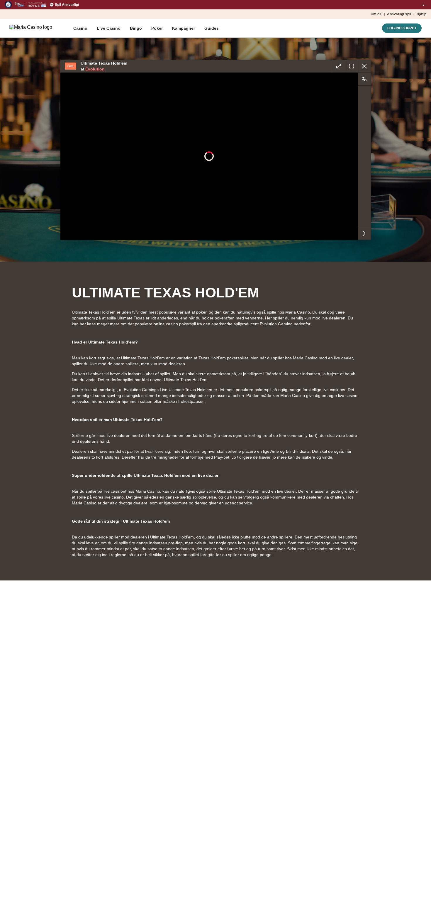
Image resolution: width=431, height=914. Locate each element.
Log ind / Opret (401, 28)
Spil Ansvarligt (67, 5)
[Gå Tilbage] (364, 66)
